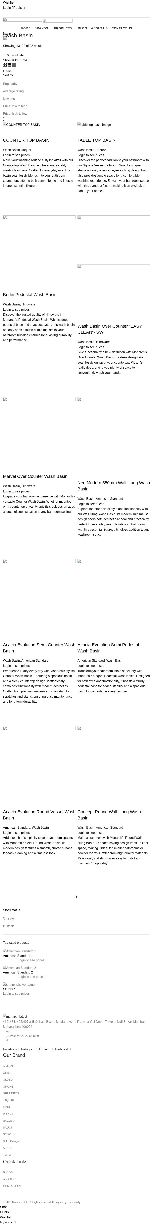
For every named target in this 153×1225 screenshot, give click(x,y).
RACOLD (9, 1120)
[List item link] (76, 602)
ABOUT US (10, 1179)
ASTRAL (8, 1066)
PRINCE (8, 1113)
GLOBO (8, 1079)
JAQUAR (8, 1100)
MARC (7, 1107)
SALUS (7, 1127)
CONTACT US (12, 1186)
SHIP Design (11, 1141)
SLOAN (7, 1147)
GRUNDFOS (11, 1093)
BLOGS (8, 1172)
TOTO (7, 1154)
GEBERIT (9, 1072)
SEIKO (7, 1134)
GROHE (8, 1086)
